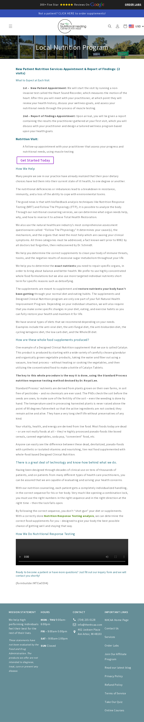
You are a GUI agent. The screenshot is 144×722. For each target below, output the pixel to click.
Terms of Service (115, 693)
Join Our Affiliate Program (116, 656)
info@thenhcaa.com (90, 624)
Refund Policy (114, 685)
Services (110, 637)
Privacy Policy (114, 676)
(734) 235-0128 (86, 619)
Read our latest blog (118, 667)
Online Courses (114, 710)
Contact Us (112, 628)
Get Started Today (35, 160)
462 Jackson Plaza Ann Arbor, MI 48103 (90, 632)
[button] (10, 26)
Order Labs (133, 4)
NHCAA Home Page (117, 620)
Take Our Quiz (114, 702)
